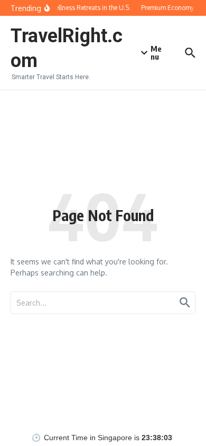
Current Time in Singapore (88, 438)
